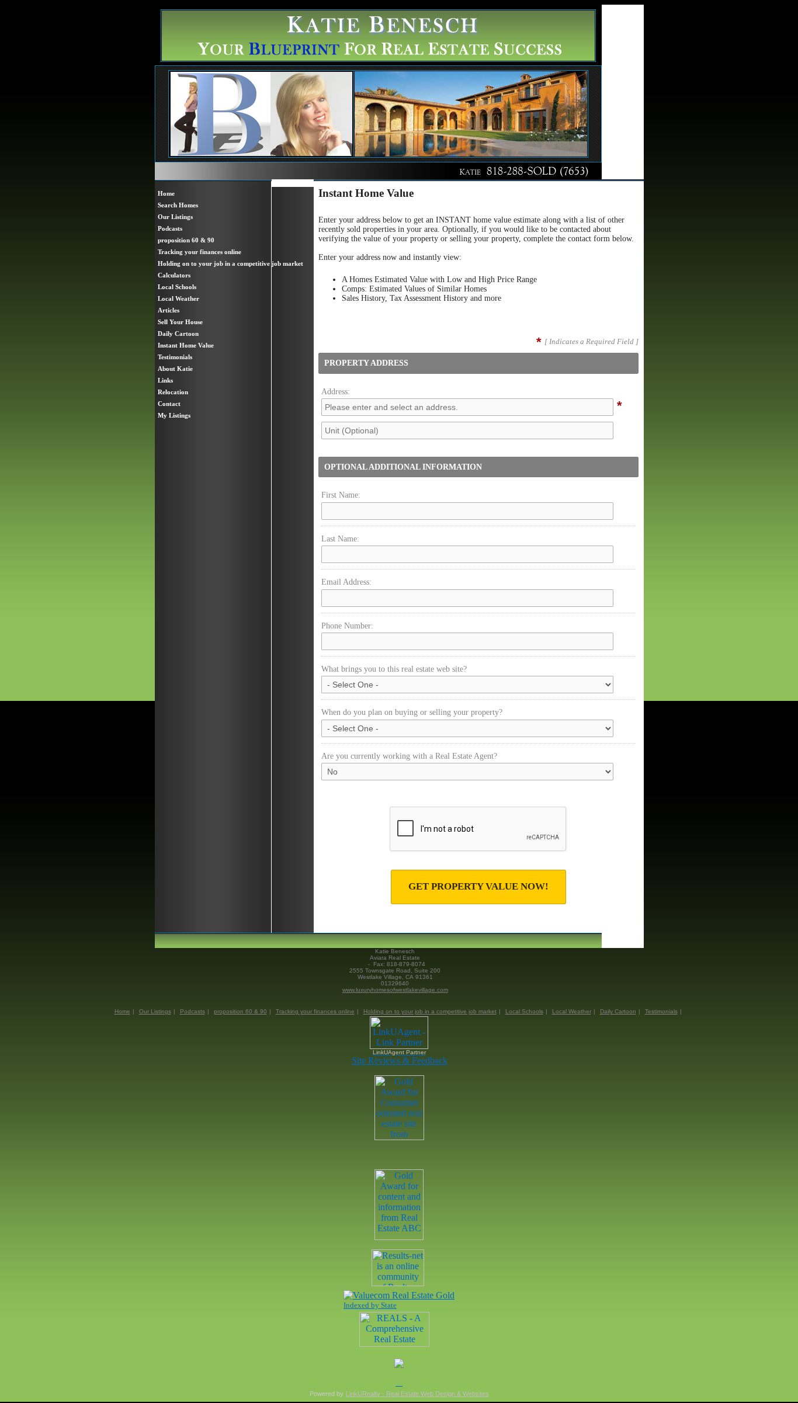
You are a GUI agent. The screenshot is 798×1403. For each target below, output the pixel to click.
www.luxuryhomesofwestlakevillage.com (395, 990)
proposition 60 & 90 (240, 1011)
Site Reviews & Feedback (399, 1060)
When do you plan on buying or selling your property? (411, 712)
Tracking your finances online (315, 1011)
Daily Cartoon (618, 1011)
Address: (335, 391)
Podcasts (192, 1011)
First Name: (340, 495)
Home (122, 1011)
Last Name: (340, 538)
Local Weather (571, 1011)
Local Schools (524, 1011)
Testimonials (661, 1011)
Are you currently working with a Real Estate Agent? (409, 756)
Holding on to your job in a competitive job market (430, 1011)
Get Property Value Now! (478, 886)
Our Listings (155, 1011)
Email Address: (346, 582)
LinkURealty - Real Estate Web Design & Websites (417, 1393)
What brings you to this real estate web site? (394, 669)
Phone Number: (347, 625)
